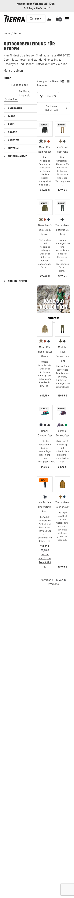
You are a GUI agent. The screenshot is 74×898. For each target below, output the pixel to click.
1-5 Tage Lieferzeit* (37, 8)
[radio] (41, 141)
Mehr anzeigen (13, 70)
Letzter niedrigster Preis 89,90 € (45, 560)
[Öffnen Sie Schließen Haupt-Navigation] (66, 18)
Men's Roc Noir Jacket (44, 149)
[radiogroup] (45, 141)
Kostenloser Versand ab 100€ (36, 4)
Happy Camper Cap (45, 433)
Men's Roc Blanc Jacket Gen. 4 (45, 352)
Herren (17, 33)
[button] (58, 18)
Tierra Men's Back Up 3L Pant (62, 230)
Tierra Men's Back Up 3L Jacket (45, 230)
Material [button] (13, 148)
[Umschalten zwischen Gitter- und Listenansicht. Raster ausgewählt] (65, 82)
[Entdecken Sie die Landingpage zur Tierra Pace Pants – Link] (53, 301)
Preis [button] (11, 124)
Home (7, 33)
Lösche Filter (11, 99)
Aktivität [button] (13, 140)
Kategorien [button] (15, 108)
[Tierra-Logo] (14, 18)
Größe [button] (12, 132)
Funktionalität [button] (17, 156)
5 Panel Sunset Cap (62, 433)
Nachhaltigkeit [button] (17, 281)
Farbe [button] (11, 116)
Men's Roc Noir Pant (62, 149)
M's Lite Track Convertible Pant (62, 354)
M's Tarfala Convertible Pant (44, 507)
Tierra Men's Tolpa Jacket (62, 505)
